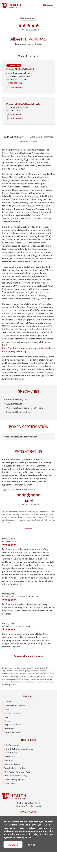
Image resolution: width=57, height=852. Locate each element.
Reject (31, 844)
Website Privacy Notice (14, 768)
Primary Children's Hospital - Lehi (23, 103)
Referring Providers (13, 732)
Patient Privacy (11, 752)
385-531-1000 (16, 114)
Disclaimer (9, 760)
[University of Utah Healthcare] (28, 796)
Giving (7, 721)
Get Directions (16, 87)
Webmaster (9, 783)
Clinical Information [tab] (14, 137)
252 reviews (31, 29)
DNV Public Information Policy (17, 772)
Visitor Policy (9, 756)
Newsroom (9, 728)
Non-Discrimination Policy (15, 775)
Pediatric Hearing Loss (17, 399)
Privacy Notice (24, 837)
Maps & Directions (12, 724)
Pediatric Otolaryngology (18, 412)
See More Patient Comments (28, 656)
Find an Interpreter (12, 713)
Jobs (6, 717)
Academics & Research (14, 705)
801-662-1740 (16, 83)
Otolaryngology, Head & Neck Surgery (24, 407)
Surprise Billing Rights (13, 779)
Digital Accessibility (12, 764)
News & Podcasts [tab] (28, 141)
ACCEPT (13, 844)
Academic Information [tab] (42, 137)
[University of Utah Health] (11, 5)
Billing (6, 709)
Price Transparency (12, 745)
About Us (8, 701)
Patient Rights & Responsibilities (18, 749)
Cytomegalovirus (14, 403)
